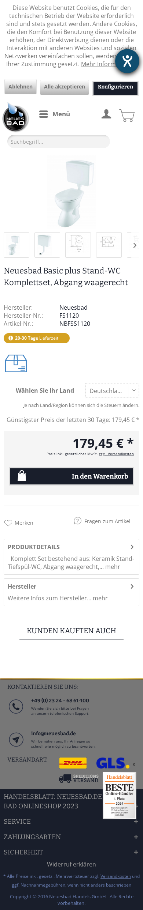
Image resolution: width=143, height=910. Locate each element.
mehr (112, 567)
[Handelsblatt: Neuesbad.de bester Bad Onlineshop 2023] (119, 795)
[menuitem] (54, 114)
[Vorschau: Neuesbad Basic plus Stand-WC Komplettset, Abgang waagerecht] (16, 245)
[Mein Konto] (106, 113)
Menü (61, 114)
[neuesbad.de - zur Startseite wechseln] (15, 117)
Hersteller (22, 586)
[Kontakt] (15, 746)
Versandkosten (115, 876)
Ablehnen (20, 86)
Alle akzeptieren (64, 86)
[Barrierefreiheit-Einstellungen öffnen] (127, 61)
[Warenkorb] (126, 113)
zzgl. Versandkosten (116, 453)
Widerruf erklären (71, 864)
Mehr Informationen (109, 64)
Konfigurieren (115, 87)
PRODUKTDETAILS (34, 547)
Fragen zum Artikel (107, 521)
